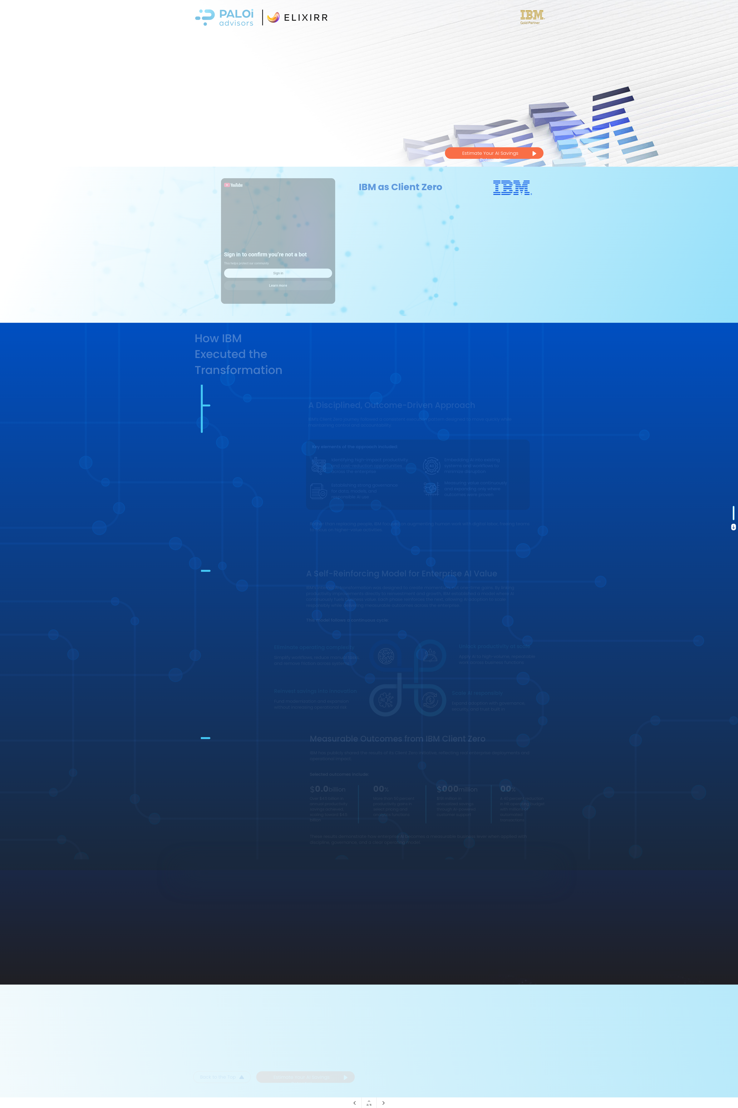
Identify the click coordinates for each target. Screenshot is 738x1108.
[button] (278, 241)
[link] (369, 950)
